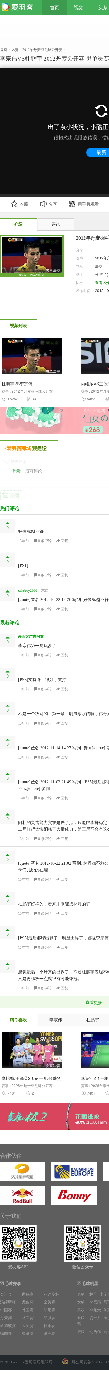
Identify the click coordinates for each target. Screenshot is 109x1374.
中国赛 (6, 1310)
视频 (79, 7)
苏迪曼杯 (51, 1294)
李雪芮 (95, 1302)
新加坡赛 (8, 1325)
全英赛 (49, 1302)
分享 (53, 204)
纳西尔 (95, 1331)
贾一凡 (95, 1318)
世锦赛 (28, 1294)
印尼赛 (49, 1310)
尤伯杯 (28, 1302)
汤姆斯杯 (8, 1302)
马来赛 (28, 1318)
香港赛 (28, 1333)
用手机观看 (88, 204)
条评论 (45, 541)
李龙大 (95, 1310)
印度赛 (49, 1318)
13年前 (23, 541)
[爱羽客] (18, 7)
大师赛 (28, 1325)
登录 (16, 471)
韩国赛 (28, 1310)
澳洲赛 (49, 1333)
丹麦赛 (6, 1318)
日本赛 (49, 1325)
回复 (64, 541)
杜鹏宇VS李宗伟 (17, 384)
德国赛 (6, 1333)
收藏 (24, 204)
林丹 (93, 1294)
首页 (54, 7)
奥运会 (6, 1294)
